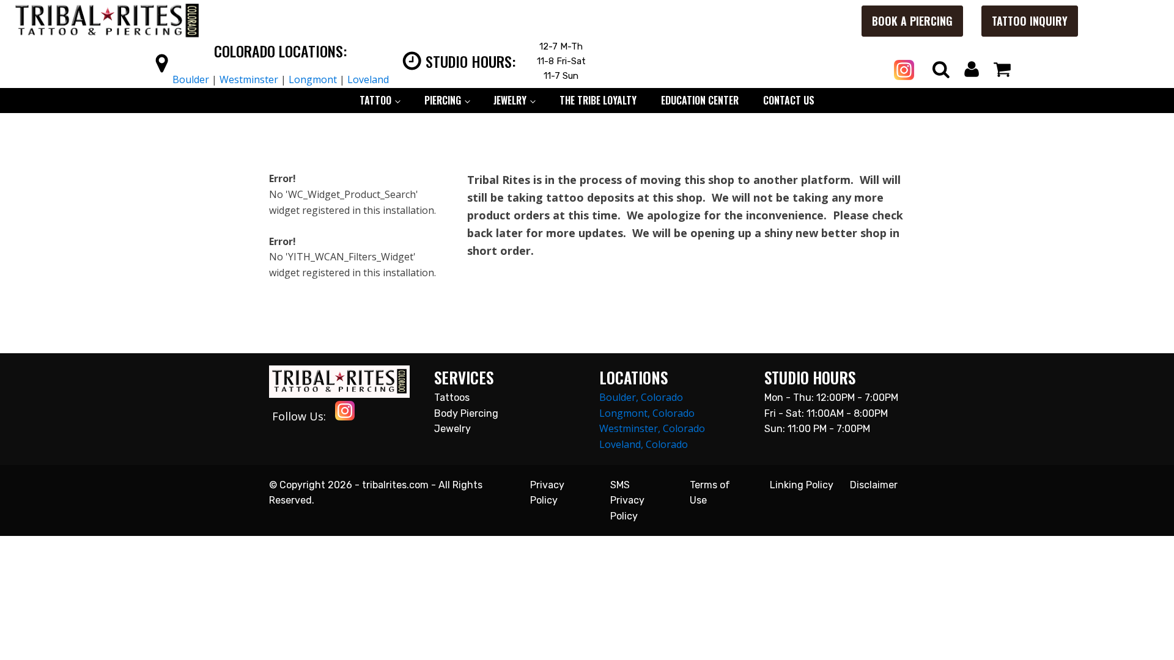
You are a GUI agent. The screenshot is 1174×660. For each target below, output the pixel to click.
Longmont (313, 79)
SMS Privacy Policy (627, 500)
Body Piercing (466, 413)
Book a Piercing (912, 21)
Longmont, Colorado (647, 413)
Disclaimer (874, 485)
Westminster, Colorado (652, 428)
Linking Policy (801, 485)
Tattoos (452, 397)
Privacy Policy (547, 493)
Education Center (700, 100)
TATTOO (375, 100)
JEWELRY (509, 100)
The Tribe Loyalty (598, 100)
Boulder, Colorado (641, 397)
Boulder (190, 79)
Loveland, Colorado (643, 444)
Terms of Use (710, 493)
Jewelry (452, 429)
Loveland (368, 79)
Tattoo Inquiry (1030, 21)
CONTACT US (788, 100)
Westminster (249, 79)
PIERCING (442, 100)
